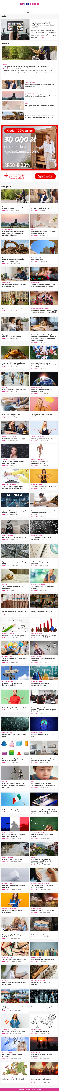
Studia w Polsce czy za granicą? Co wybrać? (15, 298)
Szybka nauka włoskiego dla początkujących (15, 799)
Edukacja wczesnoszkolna (38, 308)
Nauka (8, 282)
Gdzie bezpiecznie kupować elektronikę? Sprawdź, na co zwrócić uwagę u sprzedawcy (44, 799)
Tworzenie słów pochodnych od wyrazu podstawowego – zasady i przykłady (15, 476)
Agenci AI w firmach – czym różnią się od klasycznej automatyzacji (15, 500)
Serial (32, 20)
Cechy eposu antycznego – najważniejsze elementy (15, 601)
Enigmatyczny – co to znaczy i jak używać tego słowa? (44, 648)
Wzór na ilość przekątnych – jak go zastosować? (44, 527)
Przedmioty (39, 387)
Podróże (33, 857)
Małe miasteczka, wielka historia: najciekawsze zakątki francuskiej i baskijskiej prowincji (44, 849)
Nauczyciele (34, 883)
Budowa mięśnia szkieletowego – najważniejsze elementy (44, 451)
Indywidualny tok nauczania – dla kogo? (15, 428)
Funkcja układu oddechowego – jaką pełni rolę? (44, 724)
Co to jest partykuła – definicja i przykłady (15, 697)
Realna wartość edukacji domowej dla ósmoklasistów (44, 601)
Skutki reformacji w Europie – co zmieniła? (15, 527)
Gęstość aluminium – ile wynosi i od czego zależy (15, 551)
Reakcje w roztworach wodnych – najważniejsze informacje (44, 673)
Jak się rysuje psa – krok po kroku (44, 1021)
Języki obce (5, 484)
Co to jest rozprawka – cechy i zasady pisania (44, 824)
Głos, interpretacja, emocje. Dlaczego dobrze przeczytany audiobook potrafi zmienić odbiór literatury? (13, 95)
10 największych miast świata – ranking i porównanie (15, 996)
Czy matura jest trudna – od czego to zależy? (44, 404)
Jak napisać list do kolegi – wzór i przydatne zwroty (15, 900)
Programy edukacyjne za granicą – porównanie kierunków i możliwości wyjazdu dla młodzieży (44, 352)
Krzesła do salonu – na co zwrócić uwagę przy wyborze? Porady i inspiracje (44, 748)
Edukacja (33, 361)
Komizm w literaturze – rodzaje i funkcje (44, 949)
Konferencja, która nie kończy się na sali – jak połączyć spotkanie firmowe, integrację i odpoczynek (44, 697)
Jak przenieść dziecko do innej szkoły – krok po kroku (44, 576)
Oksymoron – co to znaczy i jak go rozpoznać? (15, 1044)
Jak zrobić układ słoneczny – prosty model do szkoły (15, 648)
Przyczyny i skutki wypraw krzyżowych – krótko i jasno (44, 1044)
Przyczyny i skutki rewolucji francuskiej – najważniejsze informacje (15, 824)
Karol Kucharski (34, 29)
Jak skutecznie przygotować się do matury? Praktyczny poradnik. (15, 274)
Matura (4, 282)
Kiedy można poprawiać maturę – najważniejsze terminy (15, 404)
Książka (4, 980)
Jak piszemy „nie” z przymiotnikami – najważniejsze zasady (15, 451)
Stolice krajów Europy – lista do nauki (15, 1068)
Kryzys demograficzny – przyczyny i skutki (44, 625)
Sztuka (10, 609)
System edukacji (41, 584)
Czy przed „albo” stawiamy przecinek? (44, 428)
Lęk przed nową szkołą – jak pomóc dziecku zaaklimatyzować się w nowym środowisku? (44, 773)
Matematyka (34, 459)
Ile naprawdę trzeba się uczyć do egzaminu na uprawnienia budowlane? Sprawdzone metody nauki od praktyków (13, 116)
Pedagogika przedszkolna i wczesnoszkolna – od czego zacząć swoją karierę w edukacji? (44, 298)
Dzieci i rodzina (35, 282)
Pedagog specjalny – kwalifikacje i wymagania (15, 924)
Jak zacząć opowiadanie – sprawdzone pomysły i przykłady (44, 875)
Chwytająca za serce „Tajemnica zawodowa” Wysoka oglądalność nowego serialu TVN (15, 29)
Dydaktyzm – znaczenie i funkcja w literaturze (44, 972)
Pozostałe (5, 64)
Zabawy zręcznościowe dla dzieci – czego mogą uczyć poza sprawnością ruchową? (44, 274)
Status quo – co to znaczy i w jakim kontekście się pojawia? (15, 673)
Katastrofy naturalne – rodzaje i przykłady (44, 900)
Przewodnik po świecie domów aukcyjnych (15, 379)
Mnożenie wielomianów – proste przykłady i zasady (15, 724)
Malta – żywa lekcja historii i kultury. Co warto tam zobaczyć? (44, 247)
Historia (33, 387)
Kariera (47, 308)
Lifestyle (33, 633)
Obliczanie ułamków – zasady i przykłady (15, 625)
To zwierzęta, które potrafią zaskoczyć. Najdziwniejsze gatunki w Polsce (15, 352)
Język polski (34, 436)
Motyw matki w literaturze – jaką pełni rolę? (44, 924)
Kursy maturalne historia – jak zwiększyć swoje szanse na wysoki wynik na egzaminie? (44, 500)
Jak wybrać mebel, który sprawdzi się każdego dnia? (15, 576)
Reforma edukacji (41, 412)
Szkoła (12, 412)
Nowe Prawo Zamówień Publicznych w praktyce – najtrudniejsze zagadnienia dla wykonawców (15, 773)
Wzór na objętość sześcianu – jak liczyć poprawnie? (15, 875)
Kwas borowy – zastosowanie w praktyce (44, 996)
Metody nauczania (12, 436)
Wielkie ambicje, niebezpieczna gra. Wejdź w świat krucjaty (15, 972)
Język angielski (6, 1029)
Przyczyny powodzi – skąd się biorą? (15, 849)
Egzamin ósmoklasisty (42, 609)
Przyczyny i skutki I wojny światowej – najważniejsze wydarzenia (44, 1068)
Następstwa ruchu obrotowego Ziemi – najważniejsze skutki (44, 379)
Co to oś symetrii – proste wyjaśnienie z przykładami (44, 551)
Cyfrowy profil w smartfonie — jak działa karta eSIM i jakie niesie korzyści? (15, 324)
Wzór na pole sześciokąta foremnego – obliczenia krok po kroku (15, 748)
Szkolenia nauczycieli (43, 883)
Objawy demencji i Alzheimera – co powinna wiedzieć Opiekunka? (29, 53)
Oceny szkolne (6, 412)
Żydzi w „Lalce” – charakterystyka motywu (15, 949)
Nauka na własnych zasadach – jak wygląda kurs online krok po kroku (13, 105)
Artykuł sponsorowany (30, 82)
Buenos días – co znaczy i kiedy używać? (15, 1021)
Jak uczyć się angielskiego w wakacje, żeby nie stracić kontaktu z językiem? (13, 84)
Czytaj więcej (41, 37)
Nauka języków (12, 484)
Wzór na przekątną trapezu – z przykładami (44, 476)
